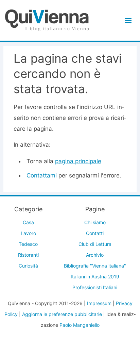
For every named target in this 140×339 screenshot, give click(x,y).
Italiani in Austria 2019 (95, 276)
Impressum (99, 303)
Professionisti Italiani (94, 287)
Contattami (42, 175)
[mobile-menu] (127, 20)
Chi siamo (95, 222)
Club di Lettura (94, 244)
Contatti (95, 233)
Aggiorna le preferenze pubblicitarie (62, 314)
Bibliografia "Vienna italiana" (95, 266)
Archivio (95, 255)
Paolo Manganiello (79, 325)
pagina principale (78, 161)
